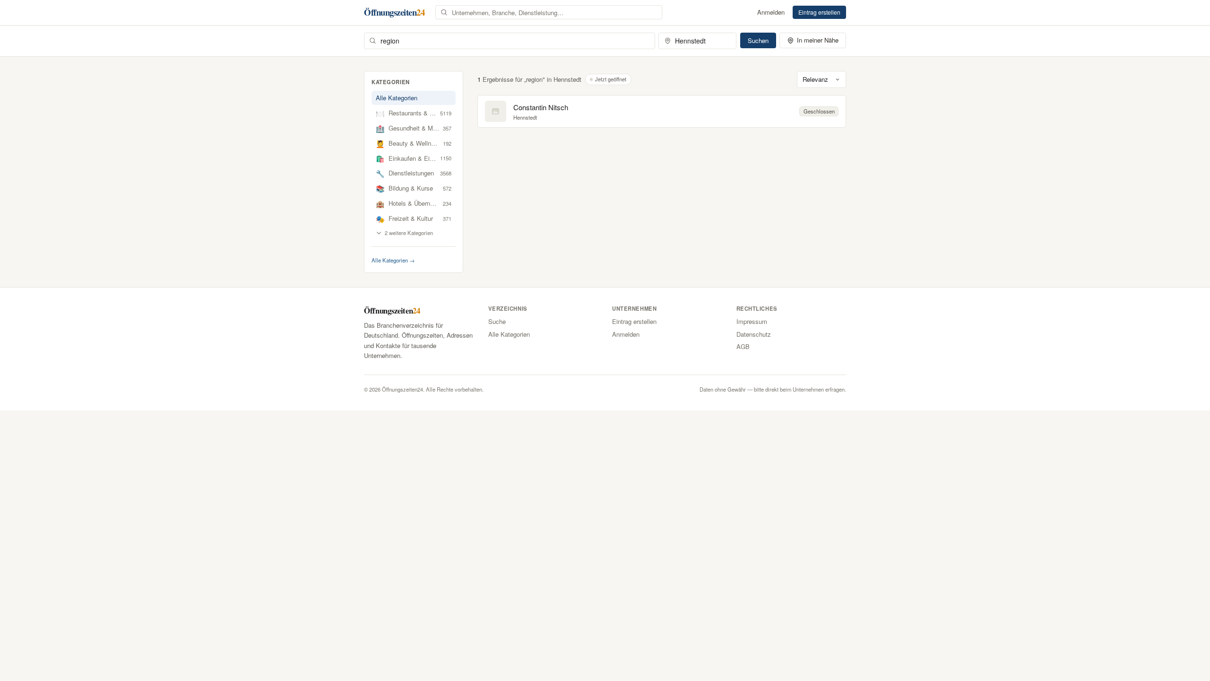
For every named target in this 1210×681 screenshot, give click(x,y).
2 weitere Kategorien (409, 232)
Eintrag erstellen (819, 12)
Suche (497, 321)
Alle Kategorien (396, 97)
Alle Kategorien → (393, 260)
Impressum (751, 321)
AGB (743, 346)
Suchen (758, 40)
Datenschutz (753, 334)
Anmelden (771, 12)
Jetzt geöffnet (610, 79)
